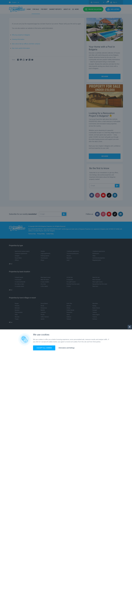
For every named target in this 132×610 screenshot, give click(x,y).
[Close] (130, 327)
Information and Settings (67, 348)
